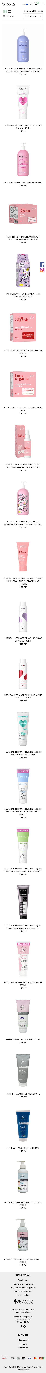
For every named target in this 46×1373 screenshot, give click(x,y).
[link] (42, 4)
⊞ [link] (4, 11)
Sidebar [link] (10, 16)
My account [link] (23, 1340)
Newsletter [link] (23, 1347)
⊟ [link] (9, 11)
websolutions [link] (23, 1369)
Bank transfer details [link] (23, 1291)
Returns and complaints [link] (23, 1283)
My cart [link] (23, 1344)
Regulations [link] (23, 1280)
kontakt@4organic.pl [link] (23, 1316)
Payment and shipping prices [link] (23, 1287)
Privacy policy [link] (23, 1295)
